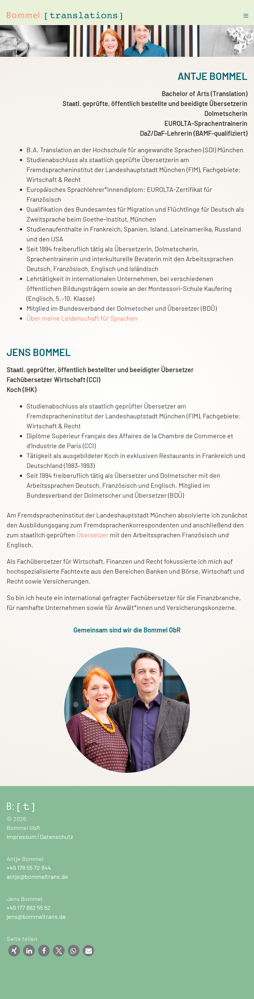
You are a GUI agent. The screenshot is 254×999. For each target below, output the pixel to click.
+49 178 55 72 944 (29, 867)
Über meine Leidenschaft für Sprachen (82, 318)
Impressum (21, 836)
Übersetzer (93, 535)
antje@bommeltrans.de (37, 876)
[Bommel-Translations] (66, 16)
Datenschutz (56, 836)
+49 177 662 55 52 (29, 907)
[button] (14, 950)
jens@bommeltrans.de (36, 916)
